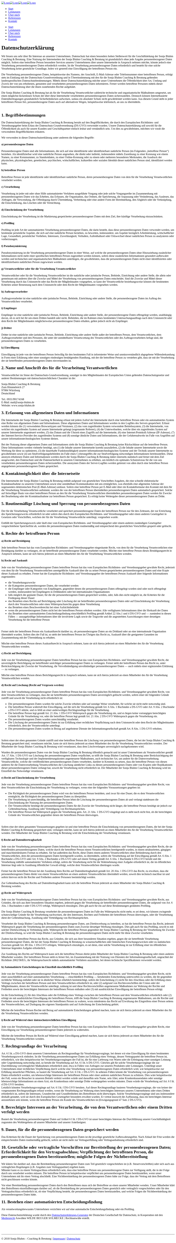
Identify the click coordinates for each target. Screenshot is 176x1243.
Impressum (59, 1238)
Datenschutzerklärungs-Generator (70, 1215)
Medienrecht (8, 1218)
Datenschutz (73, 1238)
